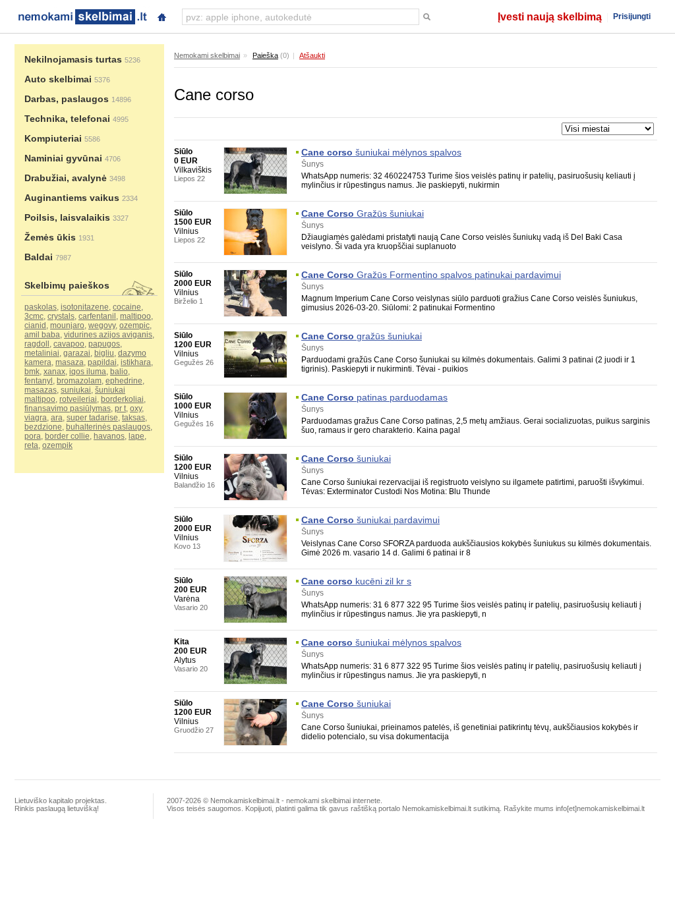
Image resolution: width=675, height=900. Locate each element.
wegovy (101, 325)
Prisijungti (632, 16)
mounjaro (67, 325)
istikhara (136, 362)
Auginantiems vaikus (71, 197)
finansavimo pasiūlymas (67, 408)
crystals (60, 316)
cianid (35, 325)
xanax (54, 371)
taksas (133, 417)
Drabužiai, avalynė (65, 178)
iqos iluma (87, 371)
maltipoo (135, 316)
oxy (136, 408)
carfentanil (97, 316)
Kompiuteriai (53, 138)
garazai (76, 353)
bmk (32, 371)
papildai (102, 362)
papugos (104, 344)
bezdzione (43, 427)
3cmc (34, 316)
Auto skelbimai (58, 79)
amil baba (42, 334)
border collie (67, 436)
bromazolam (79, 380)
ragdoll (36, 344)
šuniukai (346, 458)
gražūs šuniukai (361, 336)
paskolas (40, 307)
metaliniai (41, 353)
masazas (40, 390)
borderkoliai (122, 399)
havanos (109, 436)
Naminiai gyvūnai (63, 158)
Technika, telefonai (67, 118)
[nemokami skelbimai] (82, 15)
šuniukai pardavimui (370, 520)
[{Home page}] (161, 15)
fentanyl (38, 380)
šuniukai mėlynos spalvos (381, 152)
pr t (120, 408)
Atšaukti (312, 55)
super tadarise (92, 417)
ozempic (134, 325)
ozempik (57, 445)
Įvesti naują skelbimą (550, 16)
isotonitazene (85, 307)
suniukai (76, 390)
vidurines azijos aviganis (108, 334)
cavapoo (68, 344)
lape (136, 436)
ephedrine (123, 380)
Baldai (38, 257)
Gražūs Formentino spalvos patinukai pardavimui (431, 274)
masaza (69, 362)
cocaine (127, 307)
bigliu (104, 353)
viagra (35, 417)
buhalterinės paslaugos (108, 427)
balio (119, 371)
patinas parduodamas (374, 397)
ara (57, 417)
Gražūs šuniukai (362, 213)
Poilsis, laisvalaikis (67, 217)
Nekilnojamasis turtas (73, 59)
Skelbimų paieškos (66, 285)
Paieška (265, 55)
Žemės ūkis (50, 237)
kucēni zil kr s (356, 581)
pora (32, 436)
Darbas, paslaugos (66, 99)
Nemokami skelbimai (207, 55)
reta (31, 445)
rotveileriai (78, 399)
